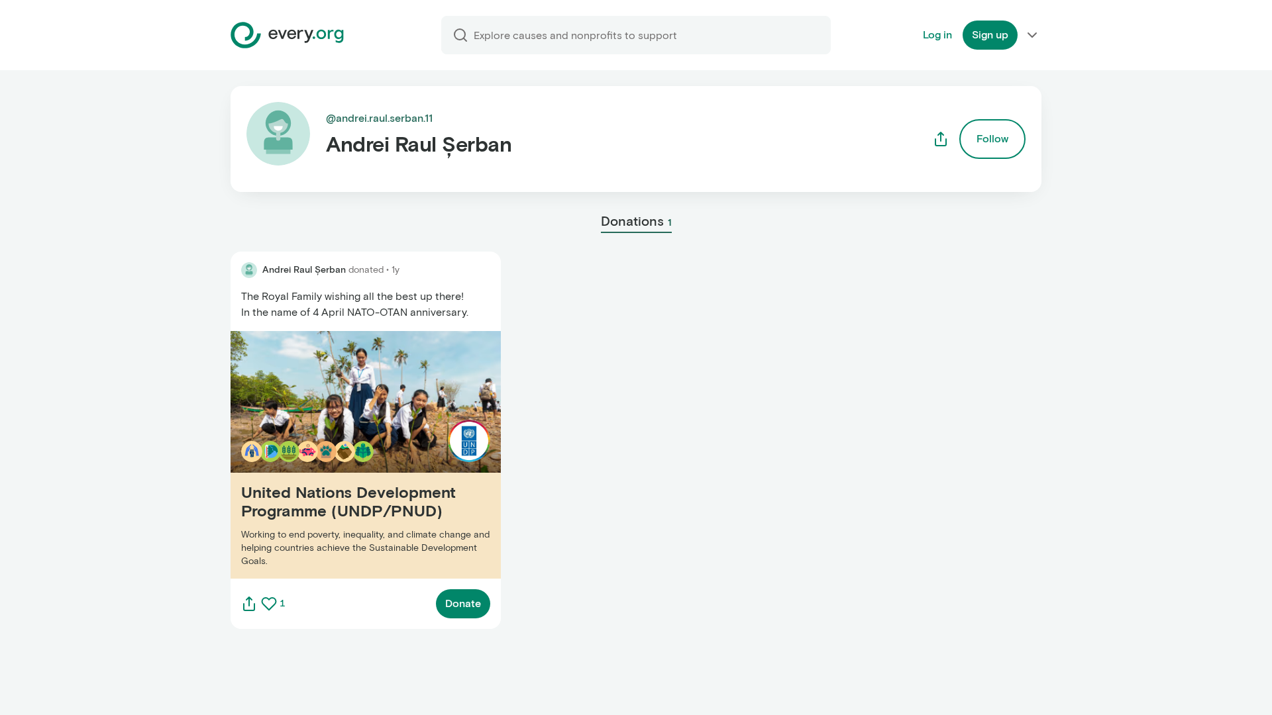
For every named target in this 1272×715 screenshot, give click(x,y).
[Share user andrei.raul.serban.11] (941, 139)
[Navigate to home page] (287, 35)
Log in (937, 34)
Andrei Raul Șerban (304, 269)
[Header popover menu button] (1032, 35)
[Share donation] (249, 604)
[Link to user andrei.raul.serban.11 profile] (249, 270)
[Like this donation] (269, 603)
